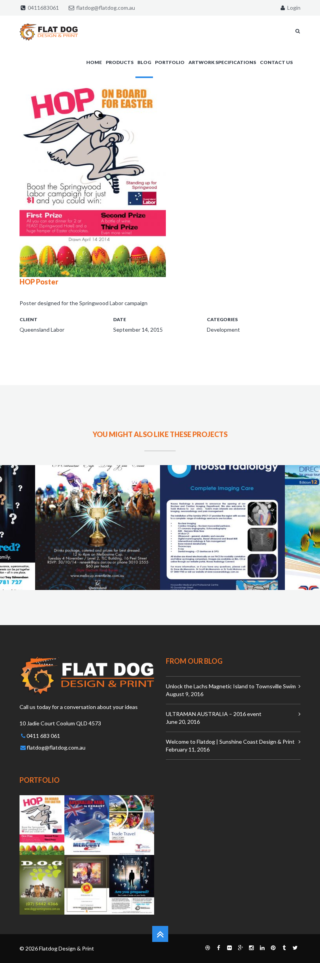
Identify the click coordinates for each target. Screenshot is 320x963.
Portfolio (170, 62)
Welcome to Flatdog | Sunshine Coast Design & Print (230, 741)
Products (119, 62)
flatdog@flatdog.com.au (105, 7)
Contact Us (276, 62)
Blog (144, 62)
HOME (94, 62)
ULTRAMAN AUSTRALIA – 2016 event (213, 714)
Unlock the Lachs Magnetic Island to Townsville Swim (231, 686)
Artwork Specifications (222, 62)
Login (293, 7)
